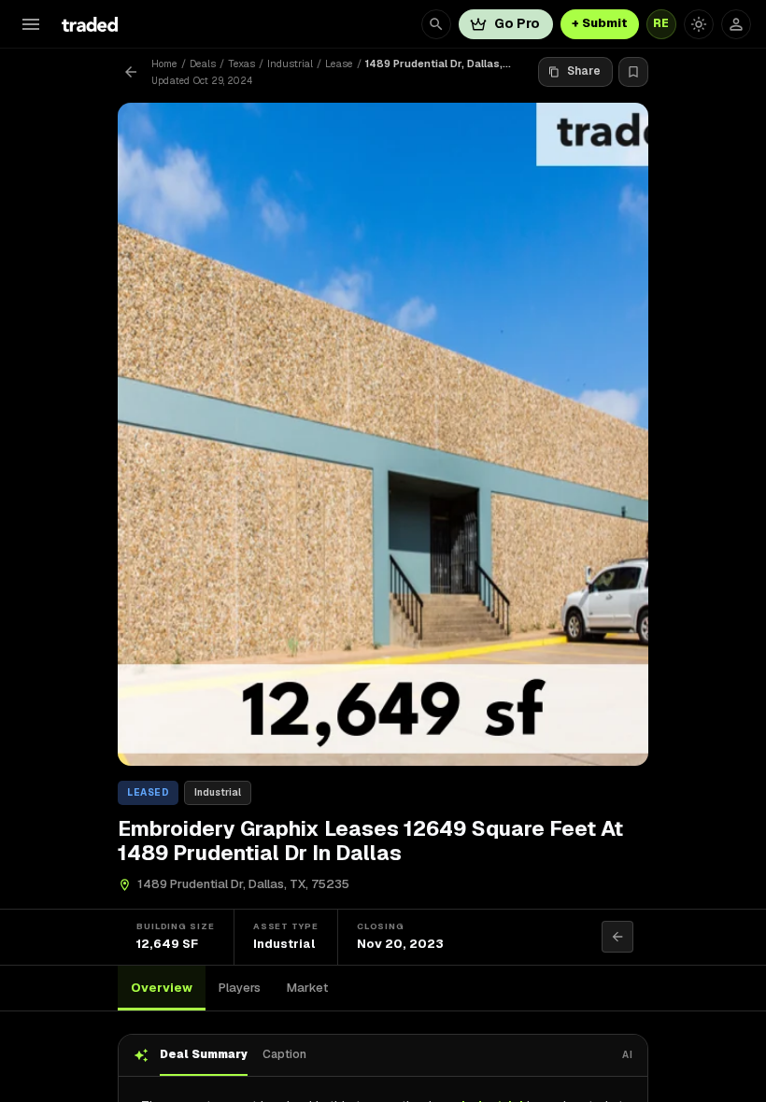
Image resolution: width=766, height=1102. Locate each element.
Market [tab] (307, 988)
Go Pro (517, 23)
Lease (339, 63)
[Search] (436, 24)
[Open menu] (31, 24)
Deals (203, 63)
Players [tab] (240, 988)
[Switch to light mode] (699, 24)
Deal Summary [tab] (204, 1054)
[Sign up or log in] (736, 24)
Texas (241, 63)
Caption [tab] (284, 1054)
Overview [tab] (161, 988)
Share (584, 71)
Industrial (290, 63)
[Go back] (131, 72)
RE (661, 23)
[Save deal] (633, 72)
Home (164, 63)
